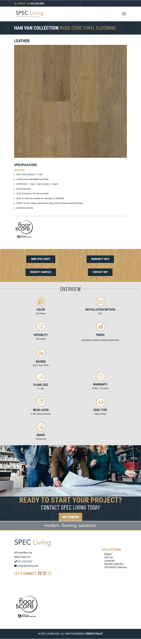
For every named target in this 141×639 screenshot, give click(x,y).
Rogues (108, 554)
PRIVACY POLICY (94, 633)
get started (70, 517)
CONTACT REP (100, 271)
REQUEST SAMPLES (40, 271)
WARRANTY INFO (100, 258)
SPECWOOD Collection (115, 567)
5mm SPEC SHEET (40, 258)
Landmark (109, 560)
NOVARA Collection (114, 564)
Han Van (108, 557)
